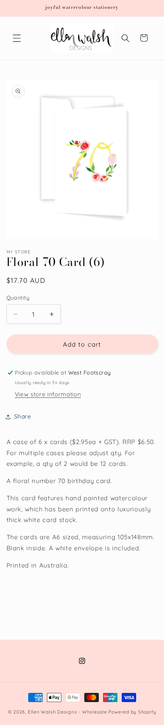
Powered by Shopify (132, 712)
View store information (48, 394)
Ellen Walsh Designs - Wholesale (67, 712)
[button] (17, 38)
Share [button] (22, 416)
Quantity (18, 297)
